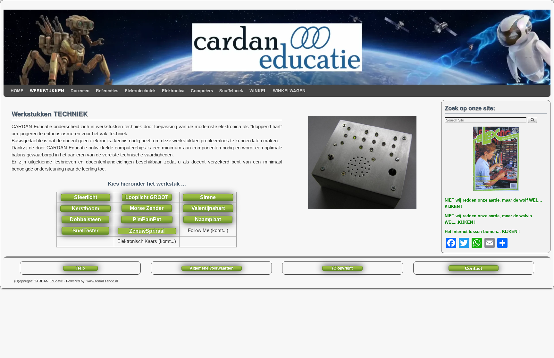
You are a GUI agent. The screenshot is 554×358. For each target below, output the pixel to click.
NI (447, 200)
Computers (202, 90)
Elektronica (173, 90)
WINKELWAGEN (289, 90)
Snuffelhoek (231, 90)
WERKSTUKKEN (47, 90)
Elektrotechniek (140, 90)
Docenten (80, 90)
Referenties (107, 90)
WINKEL (257, 90)
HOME (17, 90)
